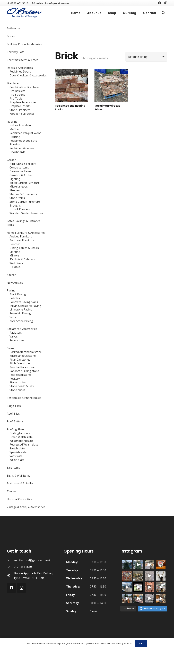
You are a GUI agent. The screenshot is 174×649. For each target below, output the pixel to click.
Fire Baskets (17, 91)
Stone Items (17, 198)
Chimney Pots (15, 52)
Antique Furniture (21, 236)
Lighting (15, 179)
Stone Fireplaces (20, 110)
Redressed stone (20, 375)
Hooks (16, 267)
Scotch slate (17, 448)
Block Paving (18, 294)
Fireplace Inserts (20, 106)
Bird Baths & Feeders (23, 164)
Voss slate (16, 456)
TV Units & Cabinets (22, 259)
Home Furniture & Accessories (26, 233)
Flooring (12, 121)
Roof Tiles (13, 413)
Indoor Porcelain (20, 125)
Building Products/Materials (24, 44)
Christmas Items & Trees (22, 60)
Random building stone (24, 371)
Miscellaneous (19, 186)
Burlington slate (20, 433)
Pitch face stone (20, 363)
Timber (11, 491)
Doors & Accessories (20, 68)
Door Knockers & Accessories (28, 75)
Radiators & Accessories (22, 329)
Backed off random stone (26, 352)
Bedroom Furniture (22, 240)
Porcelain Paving (20, 313)
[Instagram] (165, 3)
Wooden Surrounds (22, 113)
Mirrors (14, 255)
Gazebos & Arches (21, 175)
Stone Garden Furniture (25, 201)
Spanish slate (18, 452)
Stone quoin (17, 390)
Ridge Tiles (14, 406)
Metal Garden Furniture (25, 183)
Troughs (15, 205)
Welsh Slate (17, 460)
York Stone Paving (21, 321)
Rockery (15, 378)
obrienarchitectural (127, 562)
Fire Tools (16, 98)
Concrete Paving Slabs (24, 302)
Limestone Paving (21, 309)
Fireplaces (13, 83)
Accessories (17, 340)
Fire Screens (17, 94)
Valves (14, 336)
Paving (11, 290)
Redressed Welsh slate (24, 444)
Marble (14, 129)
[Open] (127, 576)
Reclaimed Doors (20, 71)
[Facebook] (159, 2)
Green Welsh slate (21, 437)
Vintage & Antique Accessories (26, 507)
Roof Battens (15, 421)
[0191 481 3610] (10, 566)
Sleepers (15, 190)
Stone (10, 348)
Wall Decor (16, 263)
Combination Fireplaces (24, 87)
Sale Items (13, 467)
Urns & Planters (20, 209)
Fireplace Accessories (23, 102)
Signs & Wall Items (18, 475)
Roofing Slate (15, 429)
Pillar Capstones (20, 359)
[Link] (24, 13)
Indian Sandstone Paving (25, 306)
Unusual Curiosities (19, 499)
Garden (11, 160)
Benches (15, 244)
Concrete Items (19, 167)
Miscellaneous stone (23, 356)
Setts (13, 317)
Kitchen (11, 275)
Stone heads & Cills (22, 386)
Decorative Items (20, 171)
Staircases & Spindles (20, 483)
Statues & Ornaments (23, 194)
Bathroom (13, 28)
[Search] (163, 13)
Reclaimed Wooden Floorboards (22, 150)
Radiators (16, 332)
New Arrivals (15, 283)
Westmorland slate (21, 441)
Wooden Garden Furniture (26, 213)
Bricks (11, 36)
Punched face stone (22, 367)
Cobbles (15, 298)
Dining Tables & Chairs (24, 248)
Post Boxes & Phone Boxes (24, 398)
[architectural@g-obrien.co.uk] (10, 560)
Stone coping (18, 382)
